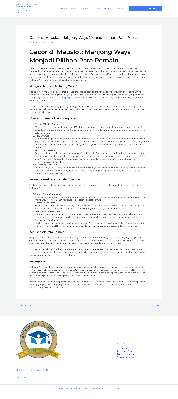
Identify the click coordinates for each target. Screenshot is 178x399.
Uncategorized (37, 42)
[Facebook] (18, 377)
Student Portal (124, 348)
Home (64, 8)
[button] (145, 8)
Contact (96, 8)
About (74, 8)
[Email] (31, 377)
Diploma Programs (126, 354)
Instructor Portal (125, 351)
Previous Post (24, 305)
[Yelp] (25, 377)
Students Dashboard (114, 8)
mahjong (65, 98)
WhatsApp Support (126, 357)
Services (85, 8)
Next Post (155, 305)
